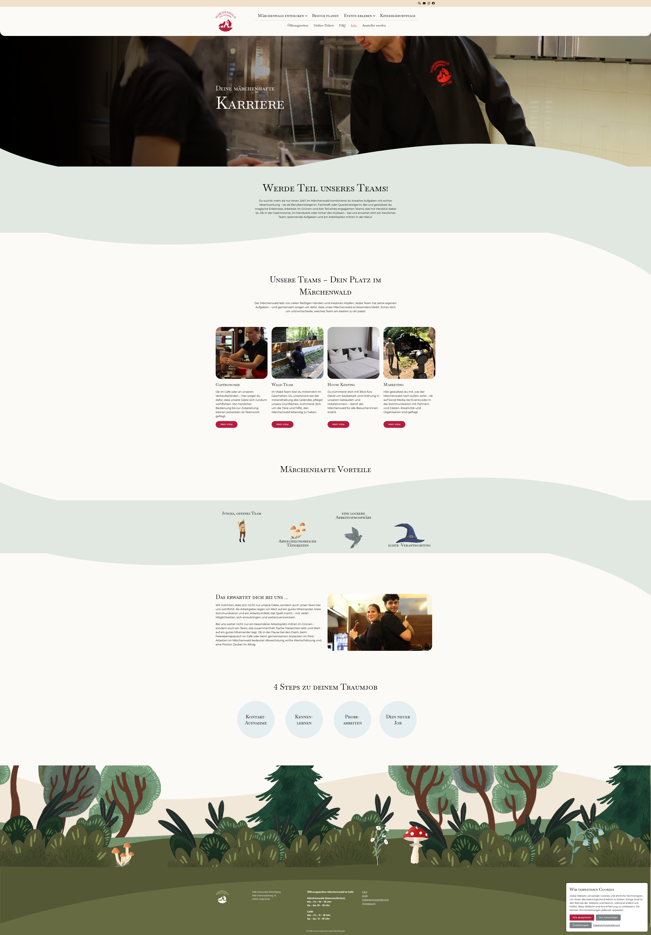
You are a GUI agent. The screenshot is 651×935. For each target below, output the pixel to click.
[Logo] (225, 21)
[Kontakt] (424, 3)
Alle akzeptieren (582, 917)
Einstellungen (581, 925)
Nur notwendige (608, 917)
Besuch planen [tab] (325, 15)
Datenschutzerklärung (375, 899)
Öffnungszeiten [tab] (298, 25)
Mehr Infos (227, 424)
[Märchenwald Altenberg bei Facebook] (433, 3)
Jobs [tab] (354, 25)
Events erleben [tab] (358, 15)
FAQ (364, 891)
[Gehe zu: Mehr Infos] (242, 354)
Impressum (369, 903)
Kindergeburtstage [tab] (398, 15)
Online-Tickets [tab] (324, 25)
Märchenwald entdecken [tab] (281, 15)
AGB (365, 895)
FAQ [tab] (342, 25)
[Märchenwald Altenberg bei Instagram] (429, 3)
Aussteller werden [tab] (374, 25)
